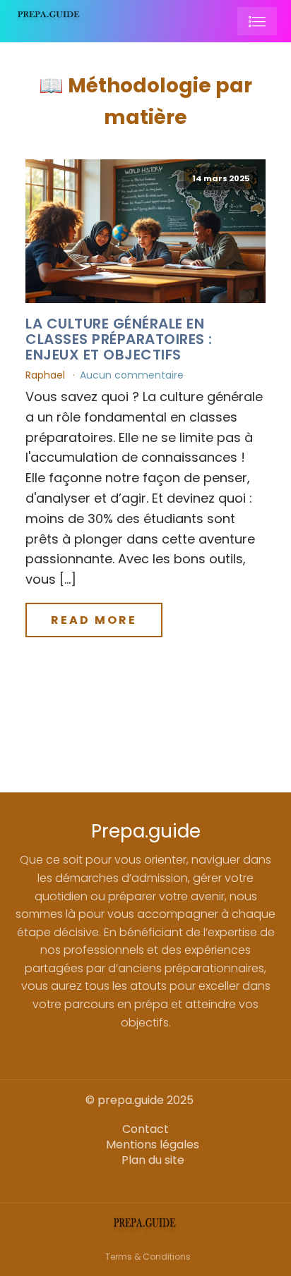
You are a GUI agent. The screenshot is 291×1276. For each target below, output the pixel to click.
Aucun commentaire (132, 375)
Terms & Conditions (148, 1257)
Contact (145, 1129)
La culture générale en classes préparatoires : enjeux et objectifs (119, 339)
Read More (94, 620)
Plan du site (152, 1160)
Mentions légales (152, 1145)
